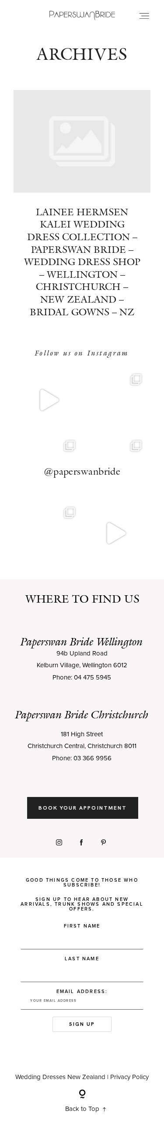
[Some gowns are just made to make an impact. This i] (115, 533)
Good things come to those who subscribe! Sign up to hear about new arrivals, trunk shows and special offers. (82, 894)
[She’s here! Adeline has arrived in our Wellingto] (48, 533)
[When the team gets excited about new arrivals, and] (115, 400)
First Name (82, 926)
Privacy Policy (129, 1077)
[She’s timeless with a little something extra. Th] (48, 400)
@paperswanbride (82, 471)
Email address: (82, 991)
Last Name (82, 958)
